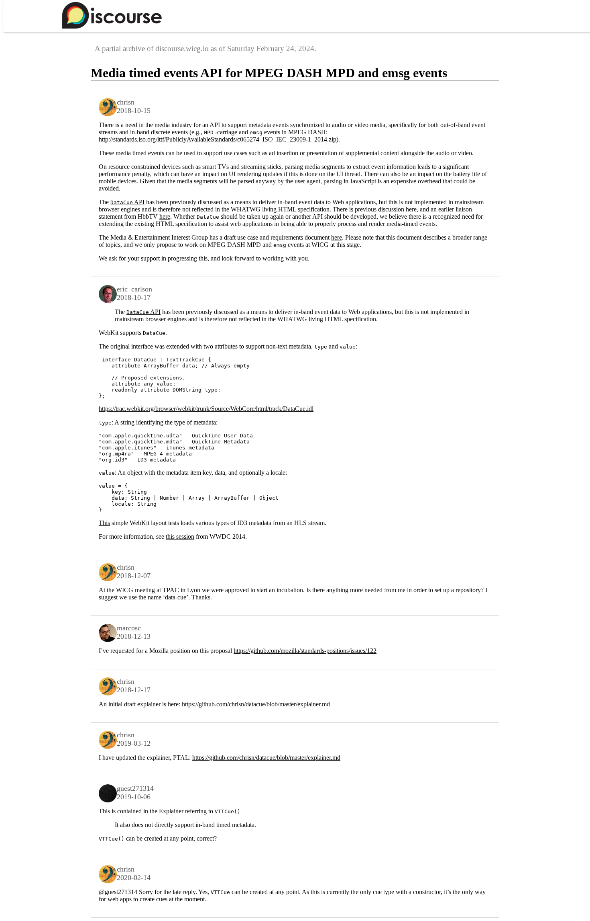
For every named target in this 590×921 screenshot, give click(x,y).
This (104, 522)
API (127, 202)
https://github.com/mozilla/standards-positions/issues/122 (305, 650)
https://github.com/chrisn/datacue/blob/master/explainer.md (256, 704)
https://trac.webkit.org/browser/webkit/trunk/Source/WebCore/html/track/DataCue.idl (206, 408)
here (411, 209)
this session (180, 536)
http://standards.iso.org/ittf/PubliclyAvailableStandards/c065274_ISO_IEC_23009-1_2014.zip (217, 139)
